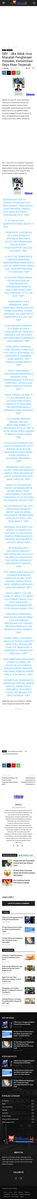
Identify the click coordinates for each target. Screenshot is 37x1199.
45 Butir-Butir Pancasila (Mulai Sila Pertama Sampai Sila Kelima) (24, 872)
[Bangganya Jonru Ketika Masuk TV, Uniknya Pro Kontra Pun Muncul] (30, 990)
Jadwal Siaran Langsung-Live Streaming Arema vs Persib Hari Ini (28, 781)
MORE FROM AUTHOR (26, 855)
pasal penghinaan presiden (15, 751)
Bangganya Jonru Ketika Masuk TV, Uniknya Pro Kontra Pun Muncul (12, 990)
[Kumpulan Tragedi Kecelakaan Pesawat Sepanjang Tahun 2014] (30, 957)
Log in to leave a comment (18, 903)
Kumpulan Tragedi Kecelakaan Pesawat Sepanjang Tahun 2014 (12, 957)
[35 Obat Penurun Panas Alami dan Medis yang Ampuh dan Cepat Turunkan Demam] (30, 929)
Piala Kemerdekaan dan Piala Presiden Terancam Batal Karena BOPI (10, 781)
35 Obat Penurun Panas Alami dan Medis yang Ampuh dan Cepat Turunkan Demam (23, 1033)
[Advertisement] (18, 25)
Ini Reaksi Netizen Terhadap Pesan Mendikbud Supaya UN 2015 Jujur (11, 1001)
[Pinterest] (14, 73)
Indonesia (15, 47)
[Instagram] (18, 846)
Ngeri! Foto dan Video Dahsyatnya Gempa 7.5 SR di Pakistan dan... (11, 979)
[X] (9, 73)
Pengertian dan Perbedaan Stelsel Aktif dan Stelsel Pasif (23, 863)
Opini (9, 47)
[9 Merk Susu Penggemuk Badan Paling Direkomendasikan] (30, 920)
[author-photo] (18, 802)
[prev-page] (3, 890)
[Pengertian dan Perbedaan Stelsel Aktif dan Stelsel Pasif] (7, 863)
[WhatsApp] (18, 73)
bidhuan (6, 68)
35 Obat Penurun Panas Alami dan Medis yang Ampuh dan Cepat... (12, 929)
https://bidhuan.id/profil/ (18, 807)
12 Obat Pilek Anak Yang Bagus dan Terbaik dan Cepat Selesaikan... (12, 940)
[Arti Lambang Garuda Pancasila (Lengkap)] (7, 882)
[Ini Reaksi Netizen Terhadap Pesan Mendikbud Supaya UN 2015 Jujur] (30, 1001)
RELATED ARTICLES (9, 855)
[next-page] (6, 890)
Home (4, 47)
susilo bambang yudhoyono (10, 754)
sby (26, 751)
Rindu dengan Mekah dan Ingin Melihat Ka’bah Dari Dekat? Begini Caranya (12, 968)
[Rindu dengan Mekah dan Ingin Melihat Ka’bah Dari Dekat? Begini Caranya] (30, 968)
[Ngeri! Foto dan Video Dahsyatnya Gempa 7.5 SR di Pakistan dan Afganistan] (30, 979)
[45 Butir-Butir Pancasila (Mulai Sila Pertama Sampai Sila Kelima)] (7, 872)
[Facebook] (4, 73)
